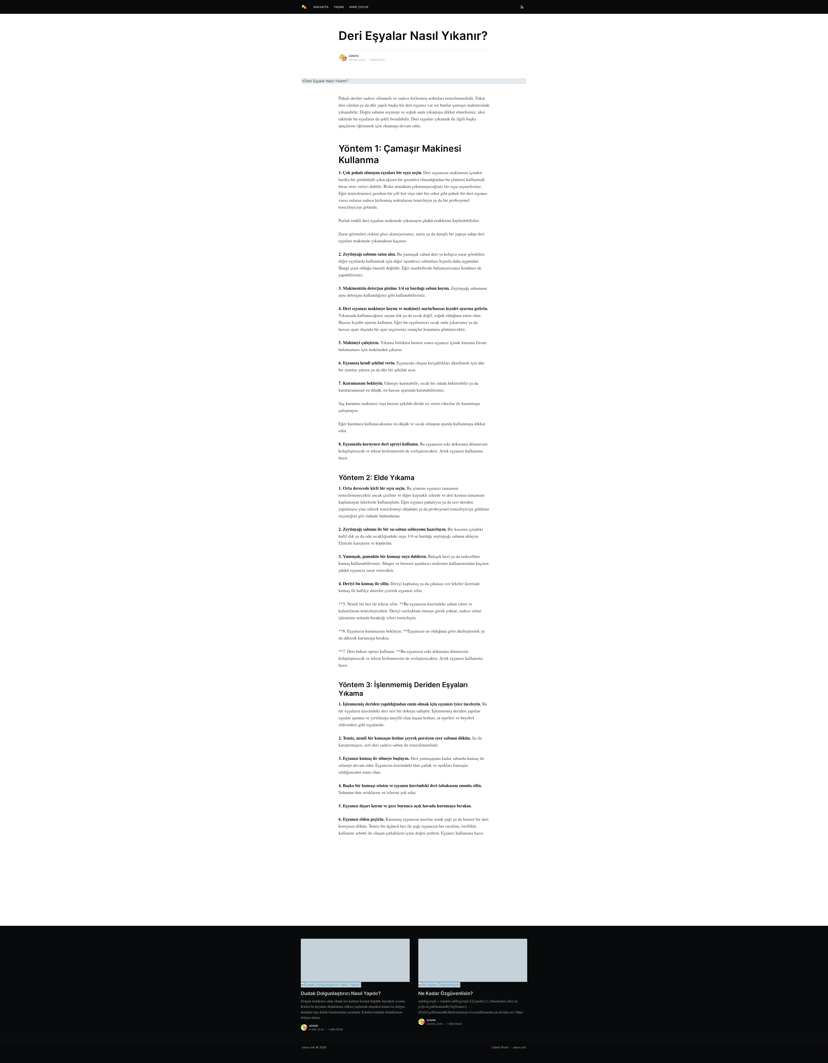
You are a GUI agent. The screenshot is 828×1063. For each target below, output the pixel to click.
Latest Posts (500, 1047)
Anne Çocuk (359, 7)
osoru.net (308, 1047)
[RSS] (522, 7)
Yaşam (339, 7)
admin (354, 56)
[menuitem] (321, 7)
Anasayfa (321, 7)
